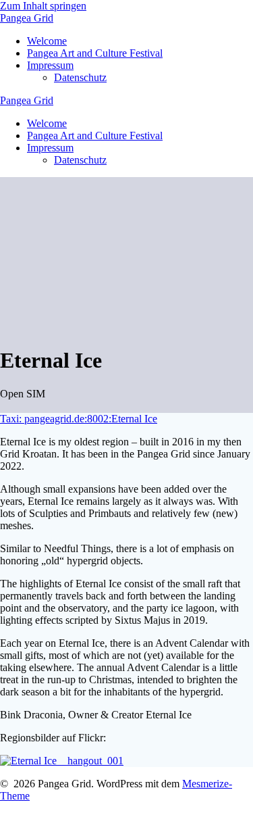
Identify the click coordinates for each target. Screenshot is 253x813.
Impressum (50, 65)
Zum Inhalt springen (43, 5)
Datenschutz (80, 77)
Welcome (47, 41)
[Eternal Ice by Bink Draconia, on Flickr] (61, 760)
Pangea (26, 18)
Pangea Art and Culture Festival (95, 53)
